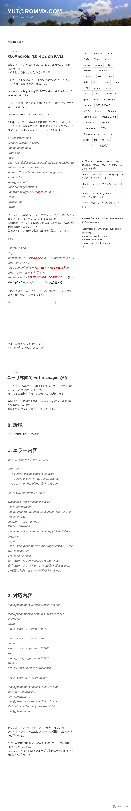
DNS (109, 65)
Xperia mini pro (91, 134)
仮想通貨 (104, 145)
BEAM (110, 53)
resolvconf (109, 99)
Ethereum (88, 76)
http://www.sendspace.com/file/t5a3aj (29, 114)
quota (86, 99)
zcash (86, 139)
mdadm (96, 88)
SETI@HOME (103, 105)
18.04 (86, 53)
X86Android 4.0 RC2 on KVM (35, 56)
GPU (100, 76)
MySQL (87, 93)
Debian (98, 65)
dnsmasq (88, 70)
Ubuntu (112, 111)
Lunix (116, 82)
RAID (96, 99)
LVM (85, 88)
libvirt (95, 82)
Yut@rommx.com (35, 11)
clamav (108, 59)
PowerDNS (110, 93)
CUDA (86, 65)
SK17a (86, 111)
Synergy (99, 111)
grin (110, 76)
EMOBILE (103, 70)
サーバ (105, 139)
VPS (103, 128)
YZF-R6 (108, 134)
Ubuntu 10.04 (90, 116)
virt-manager (89, 128)
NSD (98, 93)
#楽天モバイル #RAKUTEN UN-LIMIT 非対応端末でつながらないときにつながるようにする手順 (102, 165)
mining (108, 88)
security (87, 105)
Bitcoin (97, 59)
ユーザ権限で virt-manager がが (38, 377)
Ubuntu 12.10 (90, 122)
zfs (95, 139)
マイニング (89, 145)
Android (98, 53)
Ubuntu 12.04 (109, 116)
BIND (86, 59)
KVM (85, 82)
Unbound (106, 122)
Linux (106, 82)
